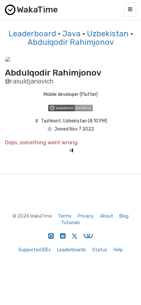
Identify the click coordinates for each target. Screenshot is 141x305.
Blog (124, 216)
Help (118, 250)
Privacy (86, 216)
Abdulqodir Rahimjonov (71, 42)
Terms (64, 216)
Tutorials (70, 222)
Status (99, 250)
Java (71, 33)
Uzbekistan (108, 33)
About (106, 216)
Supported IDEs (34, 250)
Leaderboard (32, 33)
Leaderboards (71, 250)
